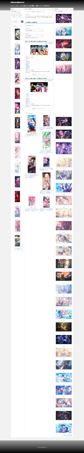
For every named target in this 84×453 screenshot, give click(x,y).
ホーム (12, 5)
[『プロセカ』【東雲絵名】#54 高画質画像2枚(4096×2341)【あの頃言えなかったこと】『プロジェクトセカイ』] (63, 18)
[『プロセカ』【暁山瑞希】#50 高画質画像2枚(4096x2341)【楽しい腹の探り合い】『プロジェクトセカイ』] (63, 301)
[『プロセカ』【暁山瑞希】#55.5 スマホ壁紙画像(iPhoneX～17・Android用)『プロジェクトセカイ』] (17, 137)
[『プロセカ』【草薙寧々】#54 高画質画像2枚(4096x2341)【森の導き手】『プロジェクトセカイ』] (63, 56)
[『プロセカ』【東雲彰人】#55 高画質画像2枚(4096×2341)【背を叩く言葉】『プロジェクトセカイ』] (63, 44)
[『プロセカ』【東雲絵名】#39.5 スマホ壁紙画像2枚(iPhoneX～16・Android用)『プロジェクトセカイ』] (17, 152)
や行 (17, 15)
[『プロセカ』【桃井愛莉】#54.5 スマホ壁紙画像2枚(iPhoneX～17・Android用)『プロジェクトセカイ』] (17, 108)
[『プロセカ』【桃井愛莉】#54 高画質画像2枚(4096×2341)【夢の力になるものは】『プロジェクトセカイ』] (63, 134)
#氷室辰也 (33, 11)
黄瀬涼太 (28, 67)
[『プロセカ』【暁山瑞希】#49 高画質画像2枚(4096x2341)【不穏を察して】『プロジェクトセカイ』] (63, 225)
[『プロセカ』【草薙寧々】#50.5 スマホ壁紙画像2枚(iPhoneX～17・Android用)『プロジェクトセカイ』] (17, 182)
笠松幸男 (28, 63)
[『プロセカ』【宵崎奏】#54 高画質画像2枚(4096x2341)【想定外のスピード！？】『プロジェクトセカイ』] (63, 289)
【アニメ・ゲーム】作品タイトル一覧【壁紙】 (25, 5)
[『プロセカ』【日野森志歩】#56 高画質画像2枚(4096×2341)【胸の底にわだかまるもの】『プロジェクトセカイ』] (63, 365)
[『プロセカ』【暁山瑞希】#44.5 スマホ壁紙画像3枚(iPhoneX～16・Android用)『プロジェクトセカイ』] (17, 123)
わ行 (21, 15)
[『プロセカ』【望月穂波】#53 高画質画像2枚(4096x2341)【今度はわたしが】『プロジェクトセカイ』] (63, 390)
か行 (14, 14)
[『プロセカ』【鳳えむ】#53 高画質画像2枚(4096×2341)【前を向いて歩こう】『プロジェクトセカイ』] (63, 314)
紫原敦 (27, 64)
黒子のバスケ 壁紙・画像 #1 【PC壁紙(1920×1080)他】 (36, 78)
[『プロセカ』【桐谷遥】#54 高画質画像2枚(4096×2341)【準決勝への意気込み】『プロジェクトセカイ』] (63, 403)
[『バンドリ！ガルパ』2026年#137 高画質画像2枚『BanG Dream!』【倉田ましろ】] (63, 148)
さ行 (17, 14)
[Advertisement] (39, 223)
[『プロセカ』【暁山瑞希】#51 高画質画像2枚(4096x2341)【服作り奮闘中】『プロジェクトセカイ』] (63, 263)
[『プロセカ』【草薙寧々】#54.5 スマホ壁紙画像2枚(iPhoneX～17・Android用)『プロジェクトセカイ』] (17, 34)
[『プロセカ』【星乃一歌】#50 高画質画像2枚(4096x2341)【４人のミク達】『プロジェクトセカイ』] (63, 428)
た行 (19, 14)
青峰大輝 (28, 65)
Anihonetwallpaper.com (17, 2)
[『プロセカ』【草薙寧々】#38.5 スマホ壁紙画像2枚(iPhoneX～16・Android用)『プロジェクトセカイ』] (17, 241)
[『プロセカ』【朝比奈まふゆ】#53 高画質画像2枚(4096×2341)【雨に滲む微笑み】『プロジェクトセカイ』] (63, 339)
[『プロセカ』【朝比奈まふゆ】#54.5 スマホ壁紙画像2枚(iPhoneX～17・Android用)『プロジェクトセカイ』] (17, 211)
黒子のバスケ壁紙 (29, 57)
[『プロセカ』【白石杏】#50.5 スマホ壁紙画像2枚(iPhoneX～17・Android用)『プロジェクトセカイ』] (17, 196)
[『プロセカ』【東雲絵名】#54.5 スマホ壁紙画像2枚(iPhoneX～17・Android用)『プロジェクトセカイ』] (17, 64)
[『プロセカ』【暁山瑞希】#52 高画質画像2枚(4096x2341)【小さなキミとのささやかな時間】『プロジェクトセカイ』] (63, 200)
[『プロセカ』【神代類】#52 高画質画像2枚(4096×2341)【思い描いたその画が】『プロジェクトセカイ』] (63, 415)
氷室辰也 (28, 61)
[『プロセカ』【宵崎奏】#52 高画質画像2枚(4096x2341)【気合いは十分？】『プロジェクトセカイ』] (63, 187)
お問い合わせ (46, 5)
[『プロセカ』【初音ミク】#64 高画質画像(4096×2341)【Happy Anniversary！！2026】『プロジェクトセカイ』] (63, 31)
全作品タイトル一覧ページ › (17, 16)
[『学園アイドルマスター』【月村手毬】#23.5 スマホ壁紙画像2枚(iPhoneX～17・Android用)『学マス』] (17, 78)
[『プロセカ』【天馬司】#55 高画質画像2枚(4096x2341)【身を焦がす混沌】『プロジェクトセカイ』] (63, 276)
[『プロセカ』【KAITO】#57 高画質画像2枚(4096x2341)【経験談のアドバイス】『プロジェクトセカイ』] (63, 238)
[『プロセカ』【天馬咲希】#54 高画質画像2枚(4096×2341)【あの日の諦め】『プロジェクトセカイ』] (63, 162)
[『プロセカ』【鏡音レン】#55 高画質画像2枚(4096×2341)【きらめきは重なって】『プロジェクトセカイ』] (63, 327)
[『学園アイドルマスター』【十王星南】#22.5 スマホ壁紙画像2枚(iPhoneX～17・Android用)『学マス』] (17, 226)
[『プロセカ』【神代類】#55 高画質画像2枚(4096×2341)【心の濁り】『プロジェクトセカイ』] (63, 352)
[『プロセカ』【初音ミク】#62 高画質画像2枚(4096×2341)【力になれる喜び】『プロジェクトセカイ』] (63, 377)
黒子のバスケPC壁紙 (30, 70)
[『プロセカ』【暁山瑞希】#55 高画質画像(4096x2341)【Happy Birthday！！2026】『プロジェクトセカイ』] (63, 69)
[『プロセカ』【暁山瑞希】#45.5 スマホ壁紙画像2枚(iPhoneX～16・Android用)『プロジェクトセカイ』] (17, 167)
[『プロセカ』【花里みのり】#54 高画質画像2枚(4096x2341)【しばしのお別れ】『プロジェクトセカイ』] (63, 251)
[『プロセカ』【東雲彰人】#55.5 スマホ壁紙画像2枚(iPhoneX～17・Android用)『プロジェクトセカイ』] (17, 93)
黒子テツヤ (28, 69)
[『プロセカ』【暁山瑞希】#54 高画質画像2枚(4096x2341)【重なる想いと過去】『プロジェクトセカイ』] (63, 213)
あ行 (12, 14)
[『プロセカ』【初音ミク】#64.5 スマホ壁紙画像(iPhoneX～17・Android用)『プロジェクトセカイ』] (17, 49)
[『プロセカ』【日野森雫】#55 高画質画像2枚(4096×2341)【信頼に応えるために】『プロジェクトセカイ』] (63, 175)
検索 (22, 21)
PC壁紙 (27, 58)
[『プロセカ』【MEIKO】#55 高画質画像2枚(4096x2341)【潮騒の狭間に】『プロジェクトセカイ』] (63, 121)
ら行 (19, 15)
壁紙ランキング (39, 5)
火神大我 (28, 62)
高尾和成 (28, 66)
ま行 (14, 15)
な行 (21, 14)
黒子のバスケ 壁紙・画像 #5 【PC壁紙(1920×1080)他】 (36, 41)
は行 (12, 15)
